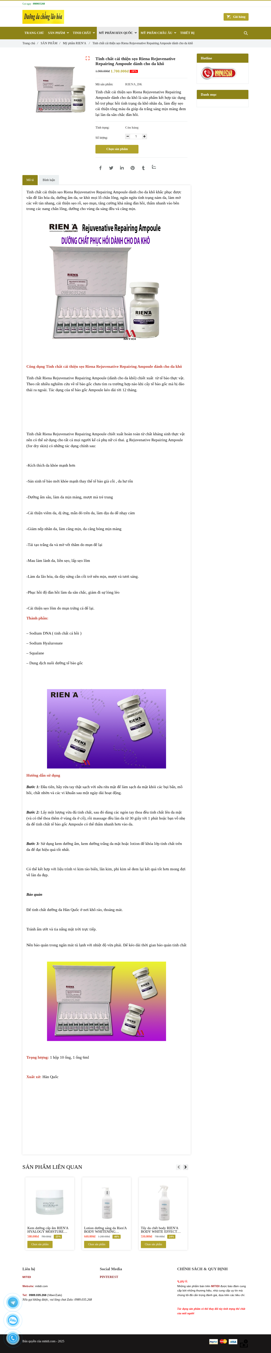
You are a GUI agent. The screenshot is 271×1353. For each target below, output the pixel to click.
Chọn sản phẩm (117, 149)
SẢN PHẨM (50, 43)
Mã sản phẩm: (104, 84)
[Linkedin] (122, 168)
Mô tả (30, 180)
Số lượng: (102, 137)
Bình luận (49, 180)
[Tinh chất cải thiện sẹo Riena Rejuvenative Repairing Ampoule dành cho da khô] (100, 168)
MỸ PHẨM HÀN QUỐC (116, 33)
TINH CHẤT (82, 33)
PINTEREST (109, 1277)
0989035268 (39, 3)
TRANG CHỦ (34, 33)
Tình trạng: (102, 127)
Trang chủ (30, 43)
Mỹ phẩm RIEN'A (76, 43)
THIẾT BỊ (187, 33)
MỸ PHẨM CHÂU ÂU (157, 33)
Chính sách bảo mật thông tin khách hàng (203, 1277)
